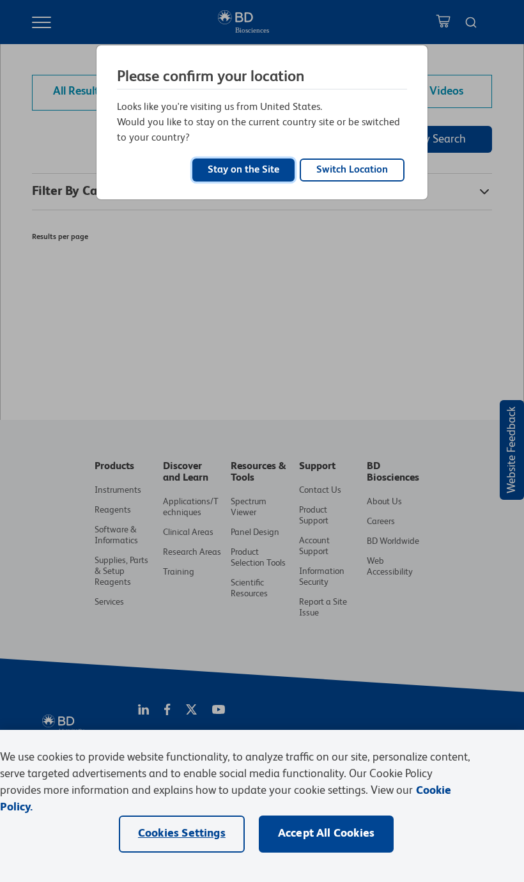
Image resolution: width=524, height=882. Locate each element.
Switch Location (352, 170)
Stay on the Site (243, 170)
